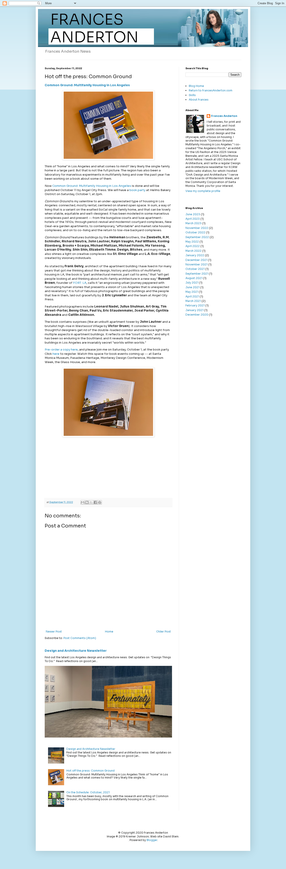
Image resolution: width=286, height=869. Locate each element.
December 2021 (196, 260)
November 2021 (196, 264)
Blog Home (196, 86)
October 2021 (195, 269)
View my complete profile (202, 191)
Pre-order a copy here (61, 349)
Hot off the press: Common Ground (90, 770)
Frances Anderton (224, 116)
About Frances (198, 99)
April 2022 (192, 246)
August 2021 (193, 278)
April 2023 (192, 218)
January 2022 (194, 255)
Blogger (152, 840)
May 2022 (192, 241)
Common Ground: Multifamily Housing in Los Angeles (87, 85)
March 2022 (193, 250)
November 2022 (196, 228)
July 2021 (191, 282)
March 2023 (193, 223)
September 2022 (197, 237)
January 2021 (194, 310)
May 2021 (191, 291)
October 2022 (195, 232)
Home (109, 631)
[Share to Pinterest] (99, 502)
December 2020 (196, 314)
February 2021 (195, 305)
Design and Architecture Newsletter (76, 651)
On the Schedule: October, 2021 (88, 792)
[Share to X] (91, 502)
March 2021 (193, 301)
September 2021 (196, 273)
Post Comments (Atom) (79, 638)
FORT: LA (79, 283)
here (56, 354)
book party (137, 190)
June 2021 (192, 287)
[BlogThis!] (87, 502)
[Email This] (82, 502)
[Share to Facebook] (95, 502)
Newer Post (54, 631)
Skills (192, 95)
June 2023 (192, 214)
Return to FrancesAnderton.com (210, 90)
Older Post (163, 631)
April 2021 (192, 296)
